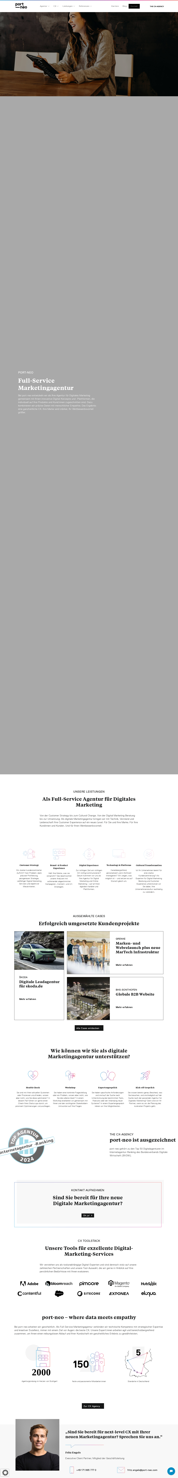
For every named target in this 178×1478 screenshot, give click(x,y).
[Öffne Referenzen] (91, 6)
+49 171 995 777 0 (86, 1470)
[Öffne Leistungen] (74, 6)
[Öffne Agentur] (49, 6)
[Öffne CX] (58, 6)
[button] (5, 1472)
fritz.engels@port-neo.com (142, 1470)
